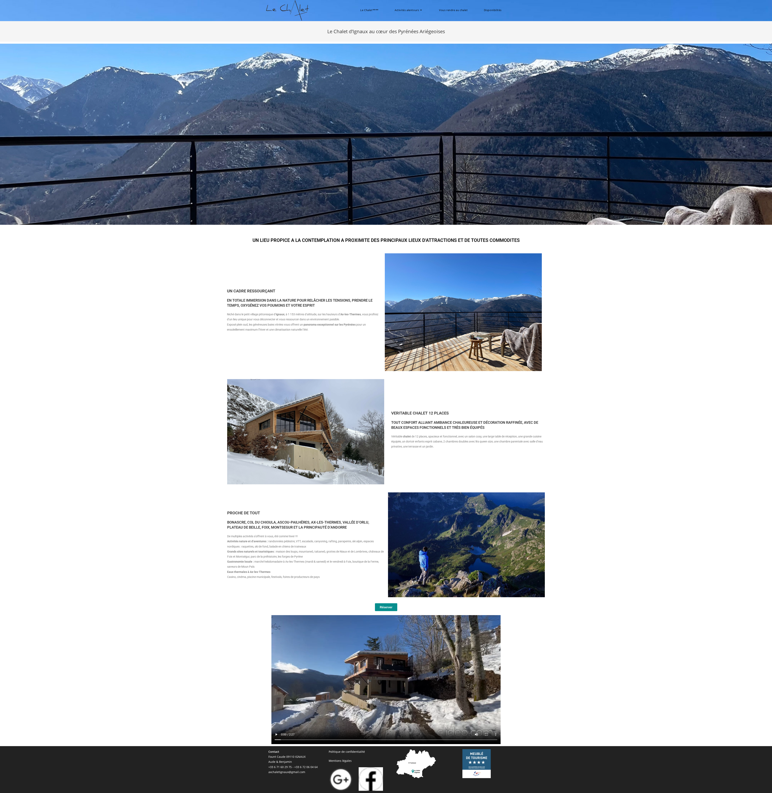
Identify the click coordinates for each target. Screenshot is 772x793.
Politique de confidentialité (347, 752)
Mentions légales (340, 761)
